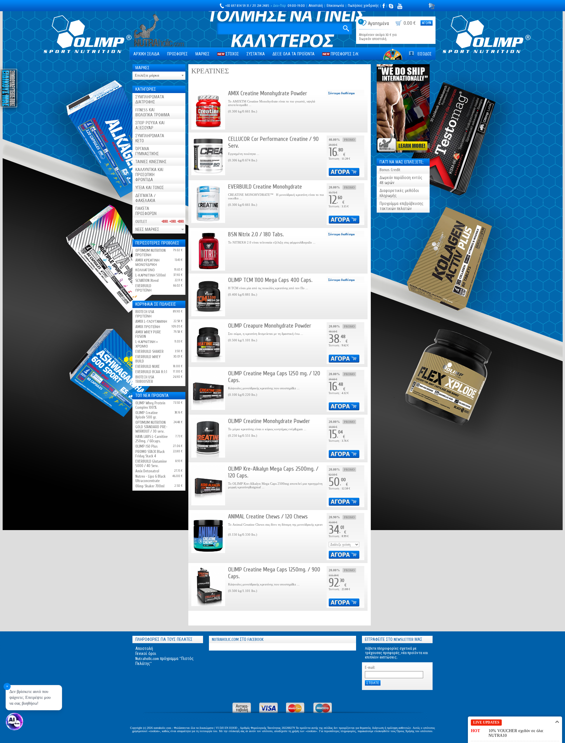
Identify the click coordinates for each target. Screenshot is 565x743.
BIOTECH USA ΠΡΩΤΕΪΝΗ (144, 314)
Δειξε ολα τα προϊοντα (293, 54)
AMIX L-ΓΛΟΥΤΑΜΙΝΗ (151, 321)
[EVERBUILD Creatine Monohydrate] (208, 203)
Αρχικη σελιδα (146, 54)
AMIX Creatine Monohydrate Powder (267, 93)
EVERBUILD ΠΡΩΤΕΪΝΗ (143, 288)
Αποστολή (316, 6)
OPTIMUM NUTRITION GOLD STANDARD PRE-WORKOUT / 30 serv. (151, 426)
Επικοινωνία (335, 6)
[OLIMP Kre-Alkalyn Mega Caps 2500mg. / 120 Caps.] (208, 485)
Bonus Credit (390, 169)
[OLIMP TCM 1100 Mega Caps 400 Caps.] (208, 296)
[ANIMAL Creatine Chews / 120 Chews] (208, 533)
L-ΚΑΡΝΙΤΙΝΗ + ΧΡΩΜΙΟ (146, 344)
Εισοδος (425, 54)
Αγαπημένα (378, 23)
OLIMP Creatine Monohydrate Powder (269, 421)
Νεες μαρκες (147, 229)
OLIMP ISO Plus (146, 446)
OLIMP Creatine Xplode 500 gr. (146, 415)
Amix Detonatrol (147, 471)
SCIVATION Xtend (147, 280)
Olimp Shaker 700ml (149, 486)
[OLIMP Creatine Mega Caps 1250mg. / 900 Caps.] (208, 586)
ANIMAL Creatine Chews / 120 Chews (268, 516)
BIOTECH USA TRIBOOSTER (144, 379)
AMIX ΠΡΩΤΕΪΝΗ (147, 327)
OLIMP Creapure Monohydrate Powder (269, 325)
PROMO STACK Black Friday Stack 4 (150, 453)
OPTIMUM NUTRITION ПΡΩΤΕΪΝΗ (150, 252)
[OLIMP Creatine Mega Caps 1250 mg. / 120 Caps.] (208, 390)
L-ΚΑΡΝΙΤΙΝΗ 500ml (150, 275)
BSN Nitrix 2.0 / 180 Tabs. (256, 234)
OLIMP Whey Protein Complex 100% (150, 405)
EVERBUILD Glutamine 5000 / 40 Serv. (151, 463)
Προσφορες (177, 54)
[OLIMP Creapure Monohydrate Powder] (208, 342)
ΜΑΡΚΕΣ (202, 54)
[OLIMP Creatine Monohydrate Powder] (208, 437)
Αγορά (426, 23)
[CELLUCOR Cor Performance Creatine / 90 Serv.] (208, 155)
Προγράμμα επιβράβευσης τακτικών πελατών (401, 206)
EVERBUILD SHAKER (149, 351)
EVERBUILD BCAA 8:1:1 (151, 372)
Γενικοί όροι (145, 653)
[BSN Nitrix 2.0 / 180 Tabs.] (208, 251)
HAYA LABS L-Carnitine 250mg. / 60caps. (151, 438)
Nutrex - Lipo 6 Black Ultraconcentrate (150, 478)
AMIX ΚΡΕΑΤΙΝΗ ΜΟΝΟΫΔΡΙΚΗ (147, 262)
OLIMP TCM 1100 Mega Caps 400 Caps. (270, 280)
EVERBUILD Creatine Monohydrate (265, 186)
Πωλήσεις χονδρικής (363, 6)
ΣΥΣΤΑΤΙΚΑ (256, 54)
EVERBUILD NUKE (147, 366)
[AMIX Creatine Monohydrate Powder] (208, 110)
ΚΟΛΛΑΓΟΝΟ (145, 270)
